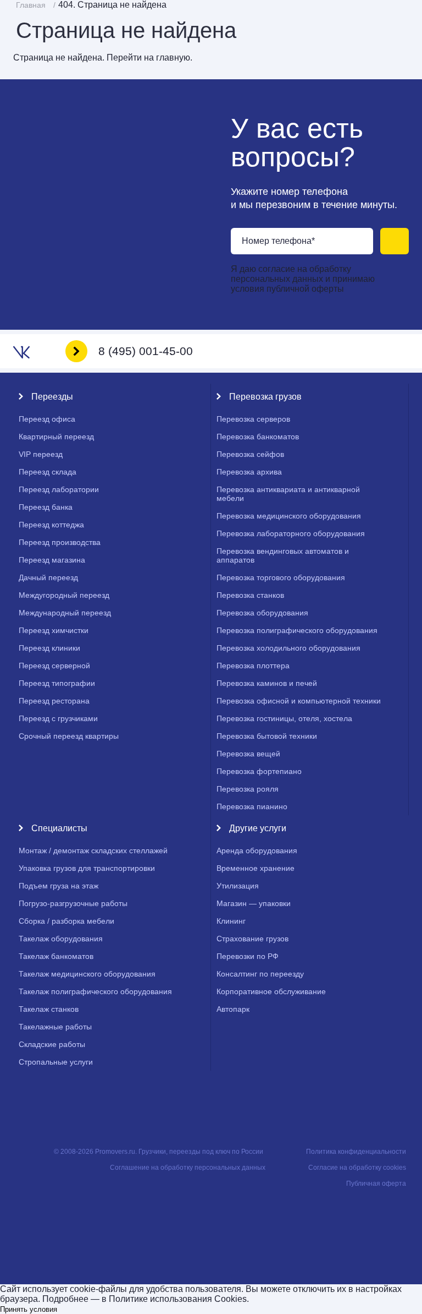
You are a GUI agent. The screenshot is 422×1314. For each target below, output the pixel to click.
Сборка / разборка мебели (66, 921)
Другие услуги (257, 828)
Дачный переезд (48, 577)
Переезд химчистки (53, 630)
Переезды (52, 396)
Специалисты (59, 828)
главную (173, 57)
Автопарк (232, 1009)
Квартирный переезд (56, 436)
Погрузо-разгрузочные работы (73, 903)
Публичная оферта (376, 1183)
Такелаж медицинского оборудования (87, 973)
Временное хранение (255, 868)
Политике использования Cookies (178, 1299)
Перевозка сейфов (250, 454)
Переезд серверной (54, 665)
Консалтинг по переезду (260, 973)
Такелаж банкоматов (56, 956)
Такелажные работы (55, 1026)
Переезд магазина (52, 559)
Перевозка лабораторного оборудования (290, 533)
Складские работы (52, 1044)
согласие (277, 269)
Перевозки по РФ (247, 956)
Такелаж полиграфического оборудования (95, 991)
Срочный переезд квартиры (69, 736)
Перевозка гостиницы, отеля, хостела (284, 718)
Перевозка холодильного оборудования (288, 648)
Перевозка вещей (248, 753)
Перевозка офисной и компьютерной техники (298, 700)
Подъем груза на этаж (58, 885)
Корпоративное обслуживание (271, 991)
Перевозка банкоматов (257, 436)
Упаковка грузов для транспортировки (87, 868)
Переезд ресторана (54, 700)
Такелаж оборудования (61, 938)
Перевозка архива (249, 471)
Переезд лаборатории (59, 489)
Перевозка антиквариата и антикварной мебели (288, 494)
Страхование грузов (252, 938)
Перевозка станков (250, 595)
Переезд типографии (57, 683)
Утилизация (237, 885)
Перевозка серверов (253, 419)
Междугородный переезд (64, 595)
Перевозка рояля (247, 788)
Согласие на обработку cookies (357, 1167)
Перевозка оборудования (262, 612)
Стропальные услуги (56, 1061)
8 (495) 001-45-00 (145, 351)
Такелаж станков (49, 1009)
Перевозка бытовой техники (266, 736)
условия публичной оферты (287, 288)
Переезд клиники (49, 648)
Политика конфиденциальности (356, 1151)
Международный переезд (65, 612)
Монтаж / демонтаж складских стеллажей (93, 850)
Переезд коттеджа (51, 524)
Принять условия (28, 1309)
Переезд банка (46, 507)
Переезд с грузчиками (58, 718)
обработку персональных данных (291, 273)
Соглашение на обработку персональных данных (187, 1167)
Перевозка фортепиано (259, 771)
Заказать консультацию (394, 241)
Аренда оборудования (256, 850)
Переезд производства (60, 542)
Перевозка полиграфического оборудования (296, 630)
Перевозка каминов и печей (266, 683)
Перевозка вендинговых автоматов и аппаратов (282, 555)
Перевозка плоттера (253, 665)
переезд (41, 454)
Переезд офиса (47, 419)
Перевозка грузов (265, 396)
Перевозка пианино (251, 806)
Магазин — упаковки (253, 903)
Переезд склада (47, 471)
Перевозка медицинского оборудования (288, 515)
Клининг (231, 921)
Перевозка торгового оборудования (280, 577)
